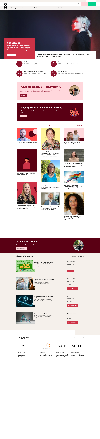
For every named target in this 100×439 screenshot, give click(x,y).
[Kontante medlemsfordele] (19, 73)
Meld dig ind (11, 54)
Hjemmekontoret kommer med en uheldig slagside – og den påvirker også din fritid (50, 208)
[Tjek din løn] (19, 64)
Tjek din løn (28, 62)
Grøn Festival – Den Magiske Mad (43, 262)
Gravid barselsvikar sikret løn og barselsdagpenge (26, 174)
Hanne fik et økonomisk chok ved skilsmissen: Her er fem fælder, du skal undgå (50, 187)
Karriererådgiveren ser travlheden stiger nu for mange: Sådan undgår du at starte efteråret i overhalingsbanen (50, 154)
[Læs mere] (27, 134)
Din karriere (62, 62)
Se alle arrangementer (77, 256)
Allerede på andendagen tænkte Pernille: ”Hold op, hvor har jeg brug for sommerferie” (73, 165)
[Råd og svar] (54, 73)
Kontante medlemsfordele (33, 71)
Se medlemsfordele (21, 248)
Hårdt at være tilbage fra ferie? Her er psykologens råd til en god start (73, 218)
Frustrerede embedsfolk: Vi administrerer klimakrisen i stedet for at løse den (72, 144)
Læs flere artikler (79, 125)
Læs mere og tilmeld (72, 288)
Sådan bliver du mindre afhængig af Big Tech (43, 297)
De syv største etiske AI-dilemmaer (44, 314)
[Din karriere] (54, 64)
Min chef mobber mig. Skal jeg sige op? (27, 143)
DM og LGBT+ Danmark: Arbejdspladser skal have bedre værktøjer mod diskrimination (73, 186)
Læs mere (23, 95)
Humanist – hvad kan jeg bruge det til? (44, 280)
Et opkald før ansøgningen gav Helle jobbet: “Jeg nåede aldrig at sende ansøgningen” (26, 207)
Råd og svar (62, 71)
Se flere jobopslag (78, 337)
